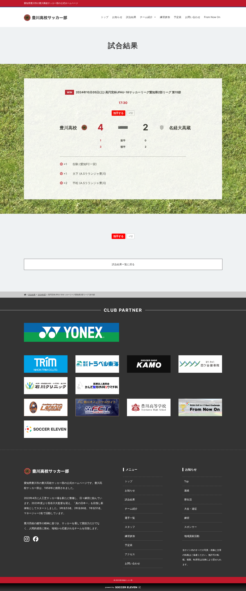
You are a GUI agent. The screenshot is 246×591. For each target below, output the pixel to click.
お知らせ (117, 17)
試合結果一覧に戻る (123, 264)
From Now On (212, 17)
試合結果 (131, 17)
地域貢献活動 (191, 536)
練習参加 (165, 17)
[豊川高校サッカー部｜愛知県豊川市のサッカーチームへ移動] (25, 295)
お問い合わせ (192, 17)
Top (186, 481)
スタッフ (130, 526)
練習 (186, 517)
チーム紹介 (146, 17)
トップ (104, 17)
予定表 (177, 17)
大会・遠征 (190, 508)
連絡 (186, 490)
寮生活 (188, 499)
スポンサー (190, 526)
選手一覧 (130, 517)
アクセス (130, 554)
